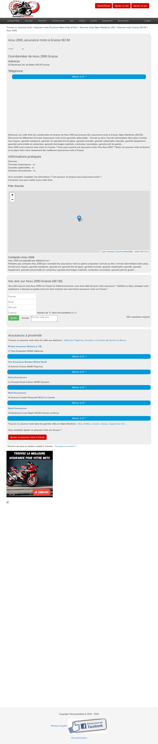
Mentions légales (59, 726)
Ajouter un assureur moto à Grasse (27, 437)
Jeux (72, 21)
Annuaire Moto (13, 21)
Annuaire (29, 21)
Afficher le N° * (79, 76)
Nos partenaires (79, 738)
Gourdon (89, 340)
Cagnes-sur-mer (117, 424)
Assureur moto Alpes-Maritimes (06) (97, 27)
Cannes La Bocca (117, 340)
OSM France (144, 251)
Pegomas (78, 340)
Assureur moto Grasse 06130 (132, 27)
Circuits (94, 21)
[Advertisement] (78, 107)
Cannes (95, 424)
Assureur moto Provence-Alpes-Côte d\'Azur (55, 27)
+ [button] (12, 195)
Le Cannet (100, 340)
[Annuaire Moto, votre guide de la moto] (24, 8)
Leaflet (103, 251)
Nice (80, 424)
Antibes (87, 424)
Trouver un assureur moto (19, 27)
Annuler (25, 318)
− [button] (12, 199)
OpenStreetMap (122, 251)
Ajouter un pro (140, 5)
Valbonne (68, 340)
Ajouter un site (122, 5)
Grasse (104, 424)
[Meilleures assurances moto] (29, 474)
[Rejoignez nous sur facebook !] (87, 726)
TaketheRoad (103, 5)
